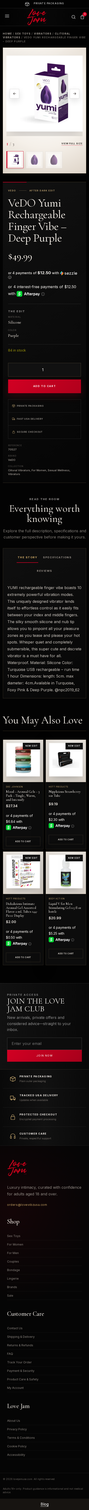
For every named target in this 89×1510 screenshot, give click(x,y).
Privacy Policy (17, 1429)
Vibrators (43, 33)
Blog (45, 1504)
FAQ (10, 1354)
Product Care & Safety (22, 1379)
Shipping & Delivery (21, 1336)
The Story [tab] (27, 557)
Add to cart (44, 386)
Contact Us (15, 1328)
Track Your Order (19, 1362)
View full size (72, 143)
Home (7, 33)
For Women (39, 470)
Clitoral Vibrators (19, 470)
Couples (13, 1261)
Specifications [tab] (57, 557)
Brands (12, 1287)
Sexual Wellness (59, 470)
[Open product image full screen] (44, 93)
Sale (10, 1295)
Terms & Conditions (21, 1438)
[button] (44, 275)
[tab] (14, 159)
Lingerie (13, 1278)
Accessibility (16, 1455)
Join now (44, 1055)
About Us (13, 1420)
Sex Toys (23, 33)
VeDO (11, 460)
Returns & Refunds (20, 1345)
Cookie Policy (17, 1446)
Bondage (13, 1270)
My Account (15, 1388)
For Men (13, 1253)
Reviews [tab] (44, 570)
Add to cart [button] (23, 841)
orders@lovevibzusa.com (27, 1204)
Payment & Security (20, 1371)
